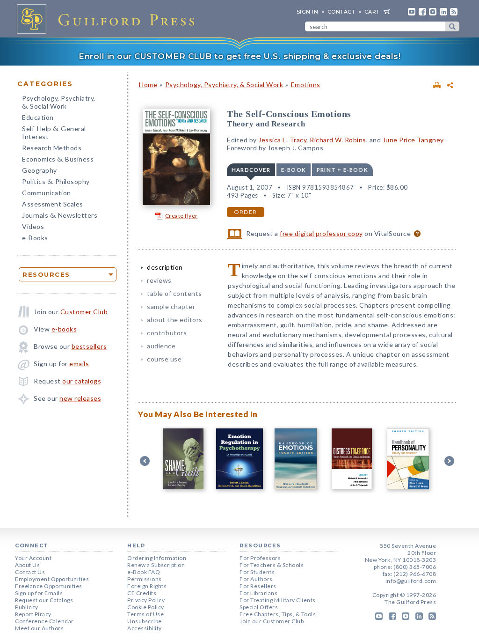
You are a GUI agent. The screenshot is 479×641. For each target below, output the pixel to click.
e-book (293, 170)
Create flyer (181, 215)
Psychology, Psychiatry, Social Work (58, 103)
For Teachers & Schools (272, 564)
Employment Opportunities (52, 578)
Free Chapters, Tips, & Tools (278, 614)
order (245, 212)
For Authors (256, 578)
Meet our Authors (39, 628)
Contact (341, 11)
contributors (167, 333)
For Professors (260, 557)
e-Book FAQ (143, 571)
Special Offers (259, 607)
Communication (46, 193)
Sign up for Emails (39, 593)
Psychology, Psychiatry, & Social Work (224, 84)
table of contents (174, 293)
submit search (452, 26)
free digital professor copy (321, 233)
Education (38, 117)
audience (161, 346)
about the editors (175, 320)
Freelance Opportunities (48, 585)
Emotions (305, 84)
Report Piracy (33, 614)
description (165, 267)
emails (79, 364)
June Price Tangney (413, 140)
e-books (64, 329)
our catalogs (81, 381)
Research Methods (51, 148)
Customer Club (84, 312)
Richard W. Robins (338, 140)
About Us (27, 564)
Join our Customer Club (272, 621)
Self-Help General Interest (54, 132)
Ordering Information (156, 557)
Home (148, 84)
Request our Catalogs (44, 600)
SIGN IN (308, 11)
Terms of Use (145, 614)
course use (164, 359)
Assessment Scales (52, 204)
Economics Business (58, 160)
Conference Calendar (44, 621)
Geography (39, 170)
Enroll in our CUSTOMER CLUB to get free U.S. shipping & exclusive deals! (239, 56)
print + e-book (342, 170)
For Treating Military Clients (278, 600)
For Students (257, 571)
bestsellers (89, 346)
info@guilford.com (410, 580)
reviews (159, 280)
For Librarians (258, 593)
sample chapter (171, 306)
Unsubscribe (144, 621)
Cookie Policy (145, 607)
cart (372, 11)
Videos (33, 226)
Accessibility (144, 628)
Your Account (33, 557)
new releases (80, 398)
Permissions (144, 578)
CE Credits (141, 593)
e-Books (35, 238)
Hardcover (251, 170)
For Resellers (258, 585)
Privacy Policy (146, 600)
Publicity (26, 607)
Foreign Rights (147, 585)
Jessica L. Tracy (282, 140)
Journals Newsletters (59, 216)
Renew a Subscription (156, 564)
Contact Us (30, 571)
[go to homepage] (108, 18)
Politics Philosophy (56, 182)
